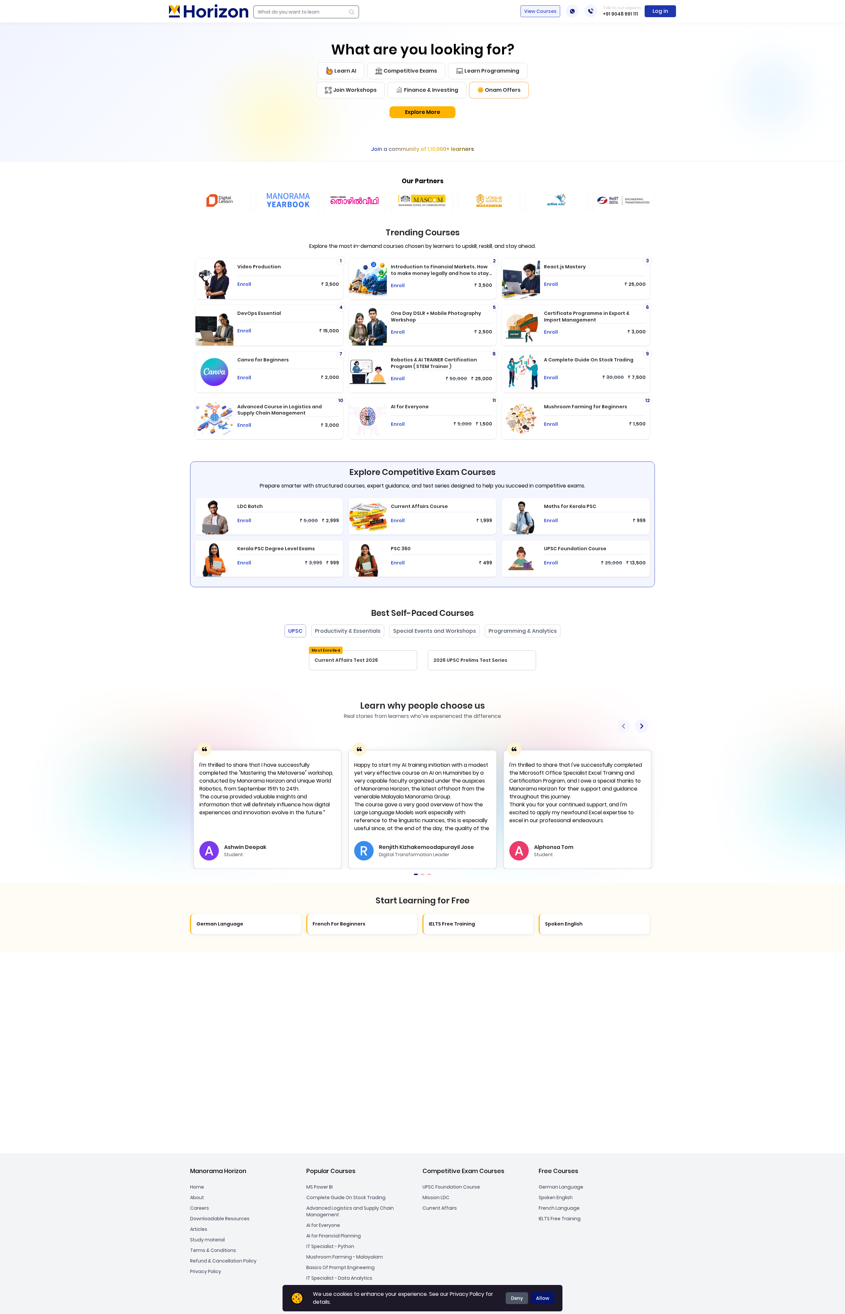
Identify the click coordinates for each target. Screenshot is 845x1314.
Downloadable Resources (220, 1218)
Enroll (244, 284)
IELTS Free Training (560, 1218)
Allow (542, 1298)
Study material (207, 1239)
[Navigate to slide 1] (416, 874)
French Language (559, 1208)
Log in (660, 11)
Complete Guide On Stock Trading (346, 1197)
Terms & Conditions (213, 1250)
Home (197, 1187)
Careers (199, 1208)
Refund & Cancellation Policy (223, 1261)
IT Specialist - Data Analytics (339, 1278)
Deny (517, 1298)
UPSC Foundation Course (451, 1187)
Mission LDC (436, 1197)
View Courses (540, 11)
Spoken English (556, 1197)
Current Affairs (439, 1208)
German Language (561, 1187)
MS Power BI (319, 1187)
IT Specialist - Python (330, 1246)
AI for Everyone (323, 1225)
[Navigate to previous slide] (623, 726)
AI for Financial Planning (333, 1235)
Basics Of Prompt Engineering (340, 1267)
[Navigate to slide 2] (422, 874)
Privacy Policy (205, 1271)
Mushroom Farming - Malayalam (344, 1257)
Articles (198, 1229)
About (197, 1197)
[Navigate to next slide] (641, 726)
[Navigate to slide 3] (429, 874)
